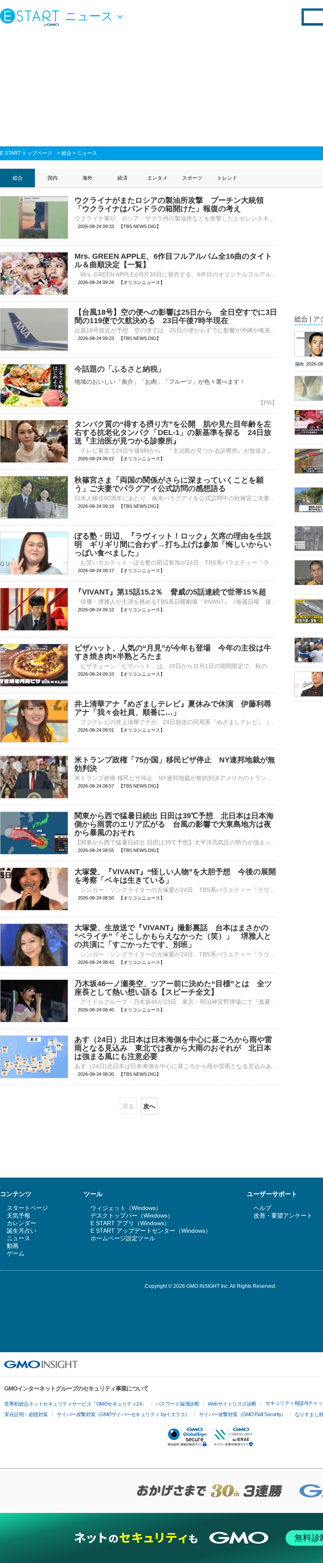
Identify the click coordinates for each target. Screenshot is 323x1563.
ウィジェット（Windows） (126, 1208)
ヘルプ (262, 1208)
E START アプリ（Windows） (130, 1223)
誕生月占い (21, 1230)
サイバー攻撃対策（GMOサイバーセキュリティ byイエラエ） (123, 1414)
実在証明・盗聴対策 (26, 1414)
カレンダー (21, 1223)
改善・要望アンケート (283, 1215)
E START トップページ (26, 153)
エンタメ (157, 178)
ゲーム (15, 1253)
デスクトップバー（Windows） (131, 1215)
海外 (87, 178)
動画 (13, 1245)
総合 (66, 153)
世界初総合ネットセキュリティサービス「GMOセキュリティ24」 (75, 1404)
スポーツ (192, 178)
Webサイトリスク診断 (232, 1404)
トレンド (227, 178)
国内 (53, 178)
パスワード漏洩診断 (177, 1404)
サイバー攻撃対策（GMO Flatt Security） (242, 1414)
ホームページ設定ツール (122, 1238)
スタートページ (27, 1208)
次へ (149, 1106)
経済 (122, 178)
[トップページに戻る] (31, 16)
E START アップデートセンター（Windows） (150, 1230)
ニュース (87, 153)
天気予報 (18, 1215)
